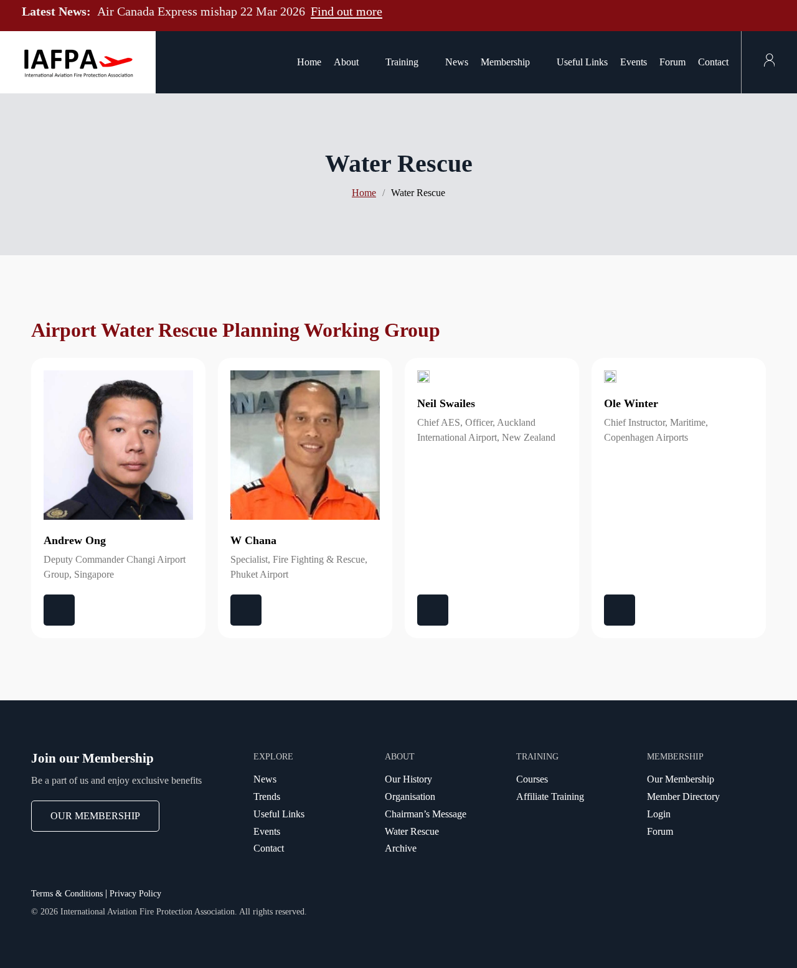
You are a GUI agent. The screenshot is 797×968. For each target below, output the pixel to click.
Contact (713, 62)
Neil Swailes (446, 403)
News (456, 62)
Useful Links (582, 62)
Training (401, 62)
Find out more (346, 11)
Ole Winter (631, 403)
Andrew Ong (75, 540)
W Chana (253, 540)
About (346, 62)
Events (633, 62)
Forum (672, 62)
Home (309, 62)
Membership (505, 62)
